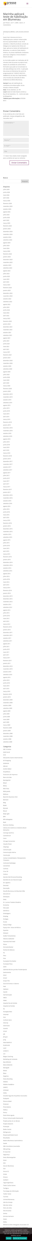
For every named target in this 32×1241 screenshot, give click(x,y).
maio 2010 (6, 686)
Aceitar (9, 1238)
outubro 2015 (7, 534)
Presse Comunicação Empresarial (13, 1118)
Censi (4, 838)
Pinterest (6, 1104)
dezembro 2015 (7, 529)
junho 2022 (6, 310)
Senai (4, 1160)
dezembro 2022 (7, 293)
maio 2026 (6, 195)
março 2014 (6, 587)
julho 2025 (6, 215)
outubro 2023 (7, 265)
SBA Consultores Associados (11, 1146)
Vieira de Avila (7, 1208)
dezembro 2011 (7, 632)
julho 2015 (6, 543)
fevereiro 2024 (7, 254)
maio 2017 (6, 481)
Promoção (6, 1126)
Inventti (5, 1028)
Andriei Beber (7, 769)
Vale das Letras (7, 1205)
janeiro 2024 (7, 257)
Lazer (4, 1048)
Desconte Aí (6, 894)
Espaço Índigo (7, 925)
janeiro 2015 (7, 559)
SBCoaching (6, 1149)
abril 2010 (6, 688)
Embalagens (6, 913)
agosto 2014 (6, 573)
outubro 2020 (7, 366)
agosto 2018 (6, 439)
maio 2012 (6, 618)
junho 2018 (6, 445)
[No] (30, 1234)
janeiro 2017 (7, 492)
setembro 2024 (7, 240)
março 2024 (6, 251)
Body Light (6, 814)
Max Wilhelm (7, 1062)
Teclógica (6, 1188)
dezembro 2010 (7, 666)
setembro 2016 (7, 503)
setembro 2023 (7, 268)
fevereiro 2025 (7, 226)
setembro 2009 (7, 708)
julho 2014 (6, 576)
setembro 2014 (7, 571)
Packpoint (6, 1098)
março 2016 (6, 520)
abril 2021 (6, 349)
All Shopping (7, 760)
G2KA (4, 967)
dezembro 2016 (7, 495)
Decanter (6, 885)
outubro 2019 (7, 400)
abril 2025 (6, 220)
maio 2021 (6, 346)
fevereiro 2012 (7, 627)
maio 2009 (6, 719)
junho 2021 (6, 344)
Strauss (5, 1177)
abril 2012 (6, 621)
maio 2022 (6, 313)
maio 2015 (6, 548)
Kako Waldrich (7, 1042)
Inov (4, 1017)
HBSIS (5, 997)
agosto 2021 (6, 338)
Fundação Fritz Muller (9, 961)
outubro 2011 (7, 638)
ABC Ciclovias (7, 749)
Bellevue (5, 794)
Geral (21, 23)
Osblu (5, 1093)
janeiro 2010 (7, 697)
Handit (5, 992)
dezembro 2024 (7, 231)
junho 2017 (6, 478)
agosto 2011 (6, 644)
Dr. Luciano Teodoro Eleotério (12, 902)
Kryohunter (6, 1045)
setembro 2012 (7, 607)
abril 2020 (6, 383)
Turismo (5, 1196)
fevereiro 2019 (7, 422)
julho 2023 (6, 273)
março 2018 (6, 453)
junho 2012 (6, 615)
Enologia (5, 919)
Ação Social (6, 752)
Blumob (5, 808)
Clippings (6, 847)
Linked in (6, 1051)
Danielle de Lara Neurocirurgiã (12, 880)
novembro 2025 (7, 206)
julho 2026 (6, 189)
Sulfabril (5, 1180)
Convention (6, 866)
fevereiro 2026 (7, 203)
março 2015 (6, 554)
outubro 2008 (7, 739)
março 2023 (6, 285)
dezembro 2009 (7, 700)
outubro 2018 (7, 433)
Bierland (5, 800)
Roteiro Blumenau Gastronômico (13, 1140)
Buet (4, 822)
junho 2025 (6, 217)
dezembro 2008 (7, 733)
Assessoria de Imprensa (10, 774)
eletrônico (6, 910)
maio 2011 (6, 652)
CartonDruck (7, 835)
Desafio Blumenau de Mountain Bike (14, 891)
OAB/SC (5, 1087)
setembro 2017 (7, 470)
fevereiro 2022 (7, 321)
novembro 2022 (7, 296)
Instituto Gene (7, 1020)
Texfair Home (7, 1194)
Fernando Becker (8, 947)
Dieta (4, 899)
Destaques (6, 896)
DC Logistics (6, 882)
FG (4, 953)
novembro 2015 (7, 531)
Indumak (5, 1014)
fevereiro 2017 (7, 489)
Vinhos (5, 1213)
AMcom (5, 766)
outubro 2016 (7, 501)
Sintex (5, 1174)
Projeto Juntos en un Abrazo (11, 1121)
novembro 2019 (7, 397)
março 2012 (6, 624)
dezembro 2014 (7, 562)
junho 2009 (6, 716)
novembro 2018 (7, 430)
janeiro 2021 (7, 358)
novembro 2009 (7, 702)
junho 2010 (6, 683)
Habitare (5, 989)
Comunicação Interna (9, 852)
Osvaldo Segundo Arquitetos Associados (15, 1096)
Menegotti (6, 1068)
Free (4, 958)
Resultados (6, 1138)
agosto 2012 (6, 610)
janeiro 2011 (7, 663)
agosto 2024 (6, 243)
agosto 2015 (6, 540)
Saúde (5, 1143)
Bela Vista (6, 788)
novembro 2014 (7, 565)
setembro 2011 (7, 641)
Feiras (5, 944)
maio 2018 (6, 447)
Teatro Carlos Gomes (9, 1185)
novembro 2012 (7, 601)
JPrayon (5, 1037)
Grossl (5, 978)
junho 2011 (6, 649)
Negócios (6, 1076)
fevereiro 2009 (7, 728)
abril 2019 (6, 416)
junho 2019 (6, 411)
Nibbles (5, 1082)
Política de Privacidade (19, 1238)
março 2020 (6, 386)
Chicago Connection (9, 841)
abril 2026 (6, 198)
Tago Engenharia (8, 1182)
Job (4, 1034)
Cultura (5, 874)
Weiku (5, 1222)
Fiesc (4, 955)
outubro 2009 (7, 705)
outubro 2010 (7, 672)
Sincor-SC (6, 1171)
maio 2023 (6, 279)
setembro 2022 (7, 301)
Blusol (5, 811)
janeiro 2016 (7, 526)
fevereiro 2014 (7, 590)
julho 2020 (6, 374)
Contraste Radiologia (9, 863)
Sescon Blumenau (8, 1166)
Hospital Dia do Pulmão (10, 1003)
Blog (4, 802)
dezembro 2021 (7, 327)
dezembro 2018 (7, 428)
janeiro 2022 (7, 324)
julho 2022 (6, 307)
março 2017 (6, 487)
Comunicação (7, 849)
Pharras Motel (7, 1101)
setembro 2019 (7, 402)
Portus (5, 1112)
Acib (4, 755)
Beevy (5, 786)
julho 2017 (6, 475)
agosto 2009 (6, 711)
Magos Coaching (8, 1056)
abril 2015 (6, 551)
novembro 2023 (7, 262)
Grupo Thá (6, 981)
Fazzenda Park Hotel (9, 941)
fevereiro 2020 (7, 388)
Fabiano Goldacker (8, 939)
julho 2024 (6, 245)
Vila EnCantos (7, 1211)
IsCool (5, 1031)
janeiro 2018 (7, 459)
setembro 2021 (7, 335)
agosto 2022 (6, 304)
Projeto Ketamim (8, 1124)
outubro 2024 (7, 237)
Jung (4, 1040)
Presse (8, 23)
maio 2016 (6, 515)
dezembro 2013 (7, 596)
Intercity (5, 1023)
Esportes (5, 930)
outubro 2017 (7, 467)
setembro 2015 (7, 537)
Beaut (5, 783)
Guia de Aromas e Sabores (11, 983)
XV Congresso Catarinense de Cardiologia (15, 1227)
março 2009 (6, 725)
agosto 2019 (6, 405)
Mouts (5, 1070)
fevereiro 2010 (7, 694)
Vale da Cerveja (7, 1202)
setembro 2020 (7, 369)
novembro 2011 (7, 635)
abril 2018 (6, 450)
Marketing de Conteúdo (10, 1059)
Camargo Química (8, 833)
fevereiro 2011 (7, 660)
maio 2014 (6, 582)
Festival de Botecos (8, 950)
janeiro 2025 (7, 229)
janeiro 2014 (7, 593)
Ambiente (6, 763)
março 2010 (6, 691)
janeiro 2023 (7, 290)
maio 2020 (6, 380)
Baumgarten (7, 780)
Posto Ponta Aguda (8, 1115)
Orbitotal (6, 1090)
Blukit (5, 805)
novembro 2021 (7, 330)
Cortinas (5, 868)
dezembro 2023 (7, 259)
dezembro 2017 (7, 461)
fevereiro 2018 (7, 456)
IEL (4, 1009)
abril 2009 (6, 722)
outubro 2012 (7, 604)
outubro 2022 (7, 299)
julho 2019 (6, 408)
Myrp (4, 1073)
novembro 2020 (7, 363)
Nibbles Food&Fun (8, 1084)
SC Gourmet (6, 1152)
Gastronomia (7, 972)
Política (5, 1110)
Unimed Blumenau (8, 1199)
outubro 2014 (7, 568)
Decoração (6, 888)
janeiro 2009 (7, 730)
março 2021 (6, 352)
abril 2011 (6, 655)
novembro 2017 (7, 464)
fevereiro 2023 (7, 287)
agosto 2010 (6, 677)
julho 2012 (6, 613)
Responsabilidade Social (10, 1135)
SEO (4, 1163)
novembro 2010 (7, 669)
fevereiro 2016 (7, 523)
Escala (5, 922)
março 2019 (6, 419)
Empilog (5, 916)
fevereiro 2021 (7, 355)
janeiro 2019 (7, 425)
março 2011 (6, 658)
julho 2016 (6, 509)
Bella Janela (6, 791)
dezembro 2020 (7, 360)
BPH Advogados (7, 819)
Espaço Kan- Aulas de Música (12, 927)
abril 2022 (6, 315)
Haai (4, 986)
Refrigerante (7, 1132)
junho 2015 (6, 545)
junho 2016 (6, 512)
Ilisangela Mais (7, 1011)
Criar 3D (5, 871)
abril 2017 (6, 484)
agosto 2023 (6, 271)
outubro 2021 (7, 332)
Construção (6, 855)
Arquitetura (6, 772)
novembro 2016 (7, 498)
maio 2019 (6, 414)
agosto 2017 (6, 473)
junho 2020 (6, 377)
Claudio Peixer (7, 844)
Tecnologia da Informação (11, 1191)
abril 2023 (6, 282)
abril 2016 (6, 517)
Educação (6, 908)
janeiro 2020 (7, 391)
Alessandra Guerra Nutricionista (12, 758)
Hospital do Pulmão (9, 1006)
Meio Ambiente (7, 1065)
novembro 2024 (7, 234)
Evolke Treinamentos (9, 936)
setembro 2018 (7, 436)
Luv (4, 1054)
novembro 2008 (7, 736)
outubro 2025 (7, 209)
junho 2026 (6, 192)
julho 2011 (6, 646)
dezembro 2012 (7, 599)
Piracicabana (7, 1107)
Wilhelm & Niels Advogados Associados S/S (16, 1225)
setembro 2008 (7, 742)
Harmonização (7, 995)
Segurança (6, 1154)
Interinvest (6, 1025)
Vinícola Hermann (8, 1216)
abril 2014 (6, 585)
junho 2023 (6, 276)
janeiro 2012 (7, 630)
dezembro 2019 (7, 394)
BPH (4, 816)
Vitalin (5, 1219)
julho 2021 (6, 341)
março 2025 (6, 223)
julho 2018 (6, 442)
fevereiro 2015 (7, 557)
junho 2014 (6, 579)
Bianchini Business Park (10, 797)
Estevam (5, 933)
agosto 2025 (6, 212)
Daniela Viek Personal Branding (12, 877)
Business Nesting (8, 825)
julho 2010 (6, 680)
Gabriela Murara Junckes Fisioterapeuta (15, 969)
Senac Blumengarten (9, 1157)
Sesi (4, 1168)
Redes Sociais (7, 1129)
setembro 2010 (7, 674)
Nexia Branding (7, 1079)
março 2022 (6, 318)
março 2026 (6, 200)
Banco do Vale (7, 777)
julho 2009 (6, 714)
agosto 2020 (6, 372)
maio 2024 (6, 248)
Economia (6, 905)
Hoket (5, 1000)
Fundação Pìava (7, 964)
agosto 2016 (6, 506)
